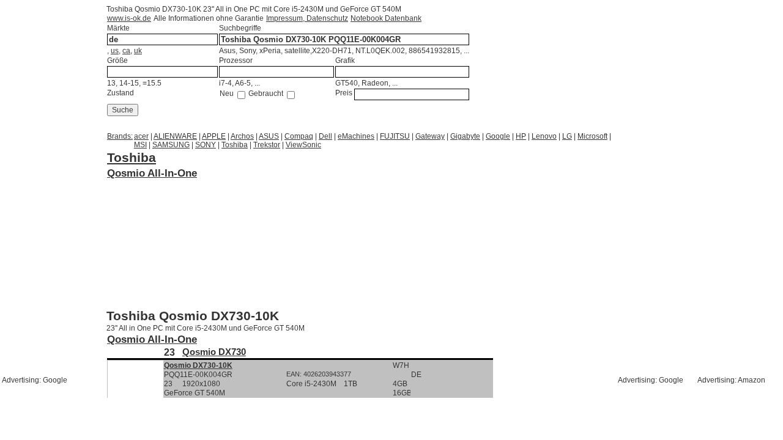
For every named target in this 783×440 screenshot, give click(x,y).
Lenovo (544, 136)
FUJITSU (395, 136)
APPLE (214, 136)
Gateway (430, 136)
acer (141, 136)
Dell (325, 136)
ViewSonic (303, 145)
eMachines (356, 136)
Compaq (298, 136)
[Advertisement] (204, 195)
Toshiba (234, 145)
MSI (140, 145)
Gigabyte (465, 136)
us (115, 50)
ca (126, 50)
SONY (205, 145)
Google (498, 136)
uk (138, 50)
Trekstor (266, 145)
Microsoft (592, 136)
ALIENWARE (175, 136)
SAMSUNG (171, 145)
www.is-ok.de (129, 18)
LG (567, 136)
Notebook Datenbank (386, 18)
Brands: (120, 136)
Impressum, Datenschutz (307, 18)
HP (521, 136)
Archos (242, 136)
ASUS (269, 136)
